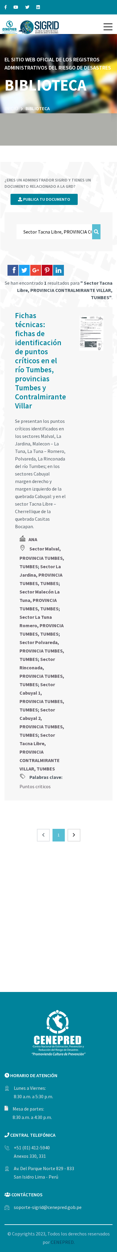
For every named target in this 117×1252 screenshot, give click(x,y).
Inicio (11, 108)
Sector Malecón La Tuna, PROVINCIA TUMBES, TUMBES (40, 600)
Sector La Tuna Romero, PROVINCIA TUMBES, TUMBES (42, 625)
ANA (32, 539)
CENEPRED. (63, 1242)
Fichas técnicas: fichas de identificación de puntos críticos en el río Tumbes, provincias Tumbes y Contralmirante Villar (40, 361)
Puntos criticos (35, 786)
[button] (108, 26)
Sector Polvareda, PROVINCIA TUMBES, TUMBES (42, 650)
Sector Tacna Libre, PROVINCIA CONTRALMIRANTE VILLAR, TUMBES (40, 752)
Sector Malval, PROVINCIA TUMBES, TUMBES (42, 557)
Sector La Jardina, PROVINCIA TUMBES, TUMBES (41, 574)
